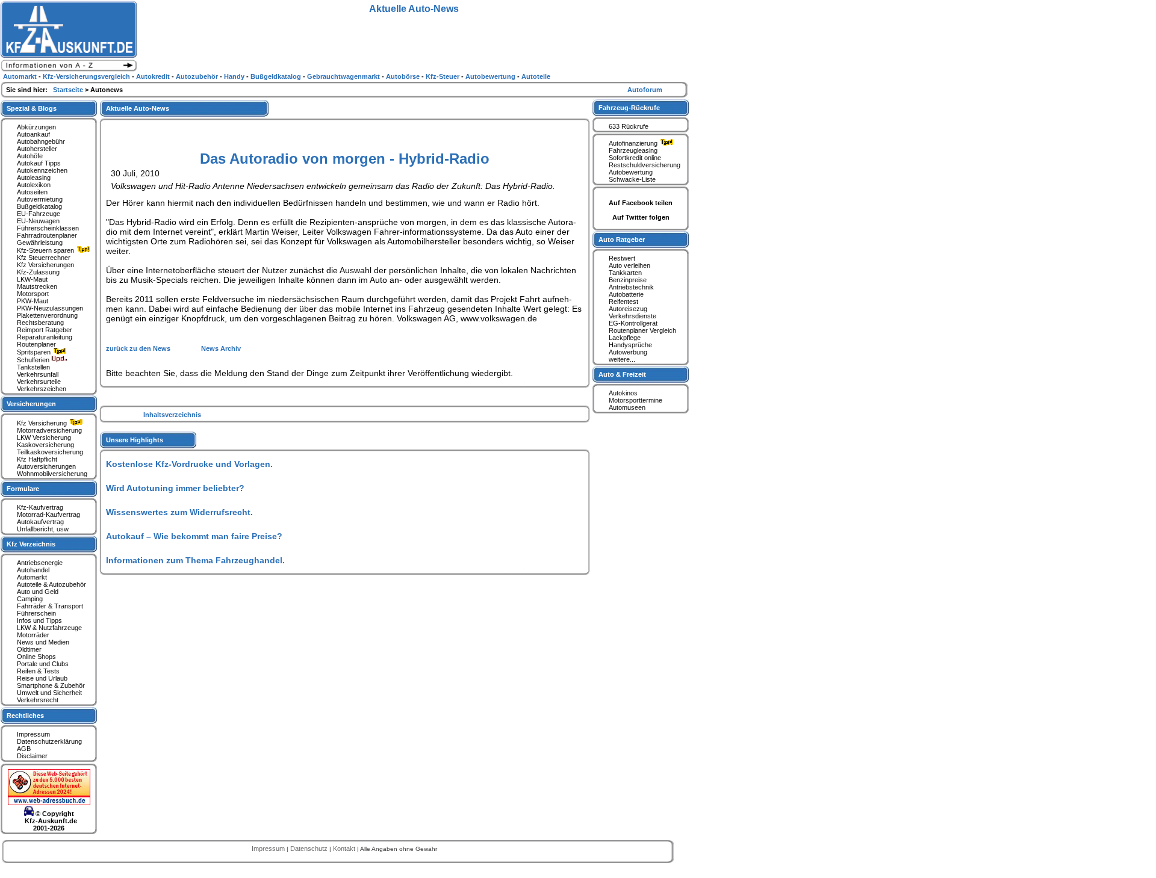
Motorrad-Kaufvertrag (48, 514)
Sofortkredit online (635, 157)
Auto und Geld (37, 591)
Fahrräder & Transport (50, 606)
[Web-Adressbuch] (49, 802)
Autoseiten (32, 192)
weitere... (622, 359)
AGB (24, 748)
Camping (30, 598)
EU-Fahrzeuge (38, 213)
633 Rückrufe (628, 126)
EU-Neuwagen (38, 220)
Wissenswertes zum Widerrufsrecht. (179, 512)
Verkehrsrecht (37, 699)
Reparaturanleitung (44, 337)
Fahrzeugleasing (633, 150)
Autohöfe (30, 155)
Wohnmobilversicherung (52, 473)
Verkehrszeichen (41, 388)
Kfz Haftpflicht (37, 459)
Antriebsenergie (40, 562)
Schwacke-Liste (632, 179)
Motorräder (33, 634)
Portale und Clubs (43, 663)
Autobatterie (626, 294)
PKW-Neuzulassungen (50, 308)
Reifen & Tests (38, 671)
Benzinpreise (628, 279)
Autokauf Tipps (39, 163)
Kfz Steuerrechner (43, 257)
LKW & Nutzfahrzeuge (49, 627)
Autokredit (154, 76)
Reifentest (623, 301)
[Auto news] (68, 70)
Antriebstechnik (631, 287)
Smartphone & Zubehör (51, 685)
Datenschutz (309, 848)
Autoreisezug (628, 308)
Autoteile (535, 76)
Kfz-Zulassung (38, 272)
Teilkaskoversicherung (50, 452)
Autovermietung (40, 199)
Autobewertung (631, 172)
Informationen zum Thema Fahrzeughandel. (195, 560)
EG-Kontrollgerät (633, 323)
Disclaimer (32, 755)
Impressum (33, 734)
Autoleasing (34, 177)
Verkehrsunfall (37, 374)
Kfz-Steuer (443, 76)
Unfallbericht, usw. (43, 529)
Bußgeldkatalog (39, 206)
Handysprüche (630, 344)
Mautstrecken (37, 286)
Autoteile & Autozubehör (51, 584)
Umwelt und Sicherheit (49, 692)
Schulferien (34, 359)
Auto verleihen (629, 265)
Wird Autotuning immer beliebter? (175, 488)
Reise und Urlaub (42, 678)
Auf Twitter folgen (641, 217)
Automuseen (627, 407)
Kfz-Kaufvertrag (40, 507)
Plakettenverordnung (47, 315)
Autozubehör (198, 76)
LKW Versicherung (44, 437)
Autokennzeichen (42, 170)
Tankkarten (625, 272)
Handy (235, 76)
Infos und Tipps (39, 620)
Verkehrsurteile (39, 381)
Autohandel (33, 569)
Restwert (622, 258)
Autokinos (623, 393)
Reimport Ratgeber (44, 329)
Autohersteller (37, 148)
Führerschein (36, 613)
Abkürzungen (36, 127)
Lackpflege (625, 337)
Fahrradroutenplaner (47, 235)
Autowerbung (628, 352)
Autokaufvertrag (40, 521)
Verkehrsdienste (632, 316)
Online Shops (36, 656)
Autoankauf (33, 134)
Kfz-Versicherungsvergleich (87, 76)
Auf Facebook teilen (641, 202)
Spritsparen (34, 352)
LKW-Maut (32, 279)
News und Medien (43, 642)
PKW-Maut (32, 301)
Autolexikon (34, 184)
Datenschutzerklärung (49, 741)
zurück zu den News (139, 348)
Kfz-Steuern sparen (46, 250)
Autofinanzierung (634, 143)
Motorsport (33, 293)
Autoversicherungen (46, 466)
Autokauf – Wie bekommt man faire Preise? (194, 536)
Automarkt (32, 577)
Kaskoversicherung (45, 444)
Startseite (69, 89)
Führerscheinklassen (48, 228)
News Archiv (221, 348)
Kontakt (345, 848)
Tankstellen (33, 367)
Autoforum (644, 89)
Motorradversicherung (49, 430)
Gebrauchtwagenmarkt (344, 76)
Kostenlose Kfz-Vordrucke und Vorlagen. (189, 464)
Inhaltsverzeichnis (172, 414)
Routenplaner (36, 344)
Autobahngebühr (41, 141)
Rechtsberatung (40, 322)
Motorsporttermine (635, 400)
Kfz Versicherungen (45, 264)
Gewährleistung (40, 242)
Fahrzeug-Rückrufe (629, 107)
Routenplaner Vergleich (642, 330)
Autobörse (403, 76)
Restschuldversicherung (644, 164)
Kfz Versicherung (43, 423)
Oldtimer (29, 649)
